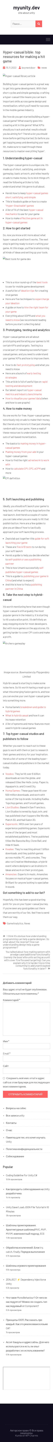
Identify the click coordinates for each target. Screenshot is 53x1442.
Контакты (11, 1122)
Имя (6, 1041)
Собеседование (15, 1156)
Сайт (6, 1065)
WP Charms (31, 1435)
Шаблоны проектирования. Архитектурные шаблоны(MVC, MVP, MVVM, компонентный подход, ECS (26, 1229)
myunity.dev (26, 7)
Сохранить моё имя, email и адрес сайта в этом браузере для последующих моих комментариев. (26, 1082)
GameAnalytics (15, 923)
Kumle (18, 1435)
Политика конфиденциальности (24, 1148)
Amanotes (10, 874)
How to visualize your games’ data (23, 398)
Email (6, 1053)
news (44, 67)
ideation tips (27, 290)
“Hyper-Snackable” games (19, 205)
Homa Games (12, 790)
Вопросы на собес (16, 1108)
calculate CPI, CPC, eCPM (27, 468)
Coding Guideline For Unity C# (21, 1175)
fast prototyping (26, 364)
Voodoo (9, 773)
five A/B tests (24, 546)
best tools (42, 282)
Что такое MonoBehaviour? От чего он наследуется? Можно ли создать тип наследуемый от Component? (26, 1301)
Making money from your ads (20, 451)
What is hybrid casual (16, 715)
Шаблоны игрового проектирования (26, 1265)
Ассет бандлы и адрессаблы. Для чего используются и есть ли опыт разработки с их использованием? (27, 1346)
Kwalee (9, 849)
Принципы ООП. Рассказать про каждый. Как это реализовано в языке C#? (27, 1324)
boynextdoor (28, 67)
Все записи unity (15, 1115)
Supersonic (11, 823)
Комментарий (11, 999)
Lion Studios (12, 807)
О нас (9, 1130)
